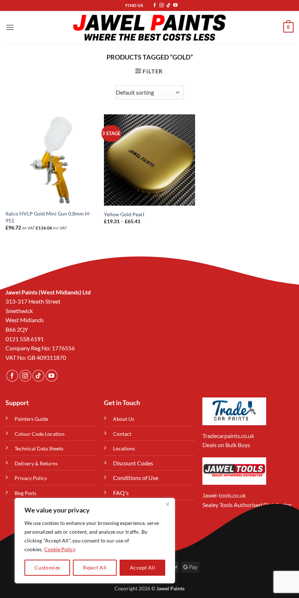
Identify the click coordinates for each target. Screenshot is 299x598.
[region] (95, 540)
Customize (47, 567)
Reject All (94, 567)
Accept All (142, 567)
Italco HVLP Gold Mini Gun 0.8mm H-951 (48, 217)
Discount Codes (133, 463)
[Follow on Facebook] (154, 5)
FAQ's (121, 492)
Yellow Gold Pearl (124, 214)
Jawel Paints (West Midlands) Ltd (48, 292)
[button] (9, 27)
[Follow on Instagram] (161, 5)
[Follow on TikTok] (168, 5)
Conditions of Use (135, 477)
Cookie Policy (59, 549)
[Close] (167, 504)
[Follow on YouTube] (175, 5)
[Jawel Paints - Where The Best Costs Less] (149, 27)
